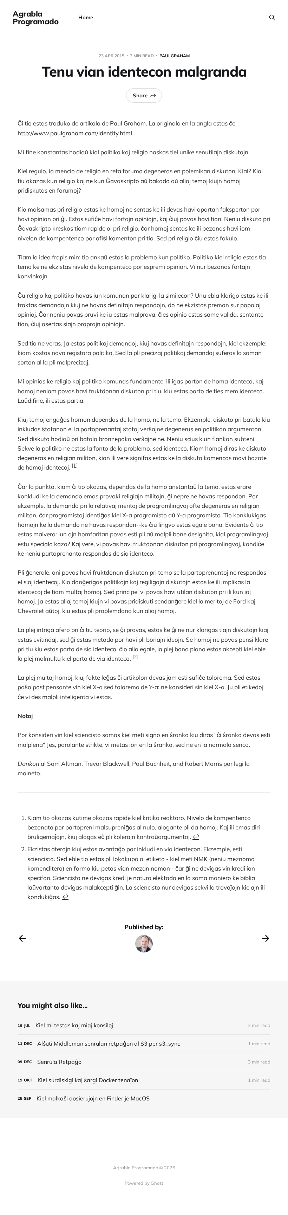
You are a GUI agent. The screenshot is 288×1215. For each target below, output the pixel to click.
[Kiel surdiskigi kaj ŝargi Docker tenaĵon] (144, 1080)
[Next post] (265, 938)
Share (140, 95)
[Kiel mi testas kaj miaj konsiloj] (144, 1025)
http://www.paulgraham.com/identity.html (75, 133)
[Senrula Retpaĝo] (144, 1062)
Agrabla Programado (36, 17)
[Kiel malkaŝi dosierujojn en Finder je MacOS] (144, 1098)
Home (85, 17)
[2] (135, 656)
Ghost (157, 1183)
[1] (75, 465)
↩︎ (195, 836)
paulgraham (174, 55)
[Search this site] (272, 17)
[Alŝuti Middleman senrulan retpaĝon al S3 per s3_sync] (144, 1044)
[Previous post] (22, 938)
